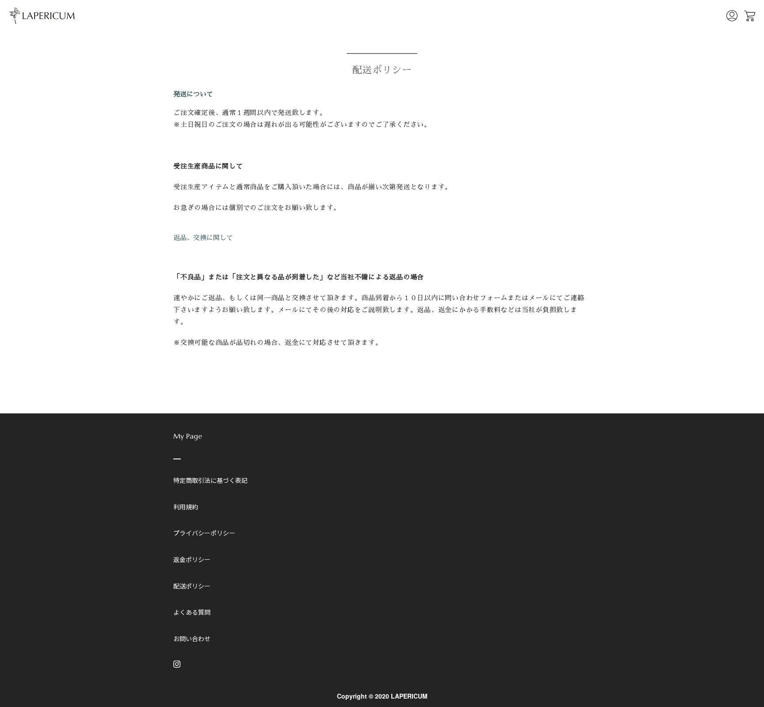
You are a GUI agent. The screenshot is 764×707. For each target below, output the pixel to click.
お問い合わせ (191, 638)
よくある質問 (191, 612)
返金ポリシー (191, 559)
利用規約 (185, 506)
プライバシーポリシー (204, 532)
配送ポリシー (191, 585)
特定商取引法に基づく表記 (210, 480)
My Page (187, 436)
